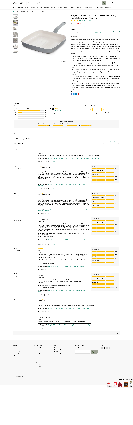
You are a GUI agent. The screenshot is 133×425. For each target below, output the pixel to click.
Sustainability (36, 349)
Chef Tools (39, 7)
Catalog (35, 351)
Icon (34, 355)
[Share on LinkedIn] (76, 94)
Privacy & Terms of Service (40, 362)
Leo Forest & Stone (17, 351)
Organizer (66, 7)
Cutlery (27, 7)
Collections (80, 7)
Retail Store (108, 7)
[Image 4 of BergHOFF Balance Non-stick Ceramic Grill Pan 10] (15, 34)
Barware (53, 7)
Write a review (87, 20)
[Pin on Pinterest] (78, 94)
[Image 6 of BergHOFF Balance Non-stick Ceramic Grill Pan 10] (15, 46)
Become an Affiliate (58, 349)
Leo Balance (15, 349)
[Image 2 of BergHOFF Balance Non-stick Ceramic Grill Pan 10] (15, 23)
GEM (14, 355)
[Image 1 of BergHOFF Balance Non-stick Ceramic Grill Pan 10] (15, 17)
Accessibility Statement (39, 359)
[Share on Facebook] (71, 94)
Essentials (15, 357)
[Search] (104, 3)
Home (14, 7)
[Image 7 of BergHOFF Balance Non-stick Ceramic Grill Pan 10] (15, 52)
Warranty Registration (59, 353)
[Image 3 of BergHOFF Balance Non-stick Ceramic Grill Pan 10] (15, 29)
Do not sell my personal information (41, 366)
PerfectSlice (15, 359)
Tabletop (60, 7)
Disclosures (36, 368)
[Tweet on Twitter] (74, 94)
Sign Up (94, 352)
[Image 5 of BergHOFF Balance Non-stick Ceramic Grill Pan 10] (15, 40)
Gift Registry (100, 7)
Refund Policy (37, 364)
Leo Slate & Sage (17, 353)
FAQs (35, 357)
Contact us (56, 347)
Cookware (20, 7)
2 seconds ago (116, 32)
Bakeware (46, 7)
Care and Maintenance (39, 353)
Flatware (33, 7)
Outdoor (73, 7)
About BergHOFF (89, 7)
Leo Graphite (16, 347)
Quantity (73, 29)
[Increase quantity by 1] (83, 33)
